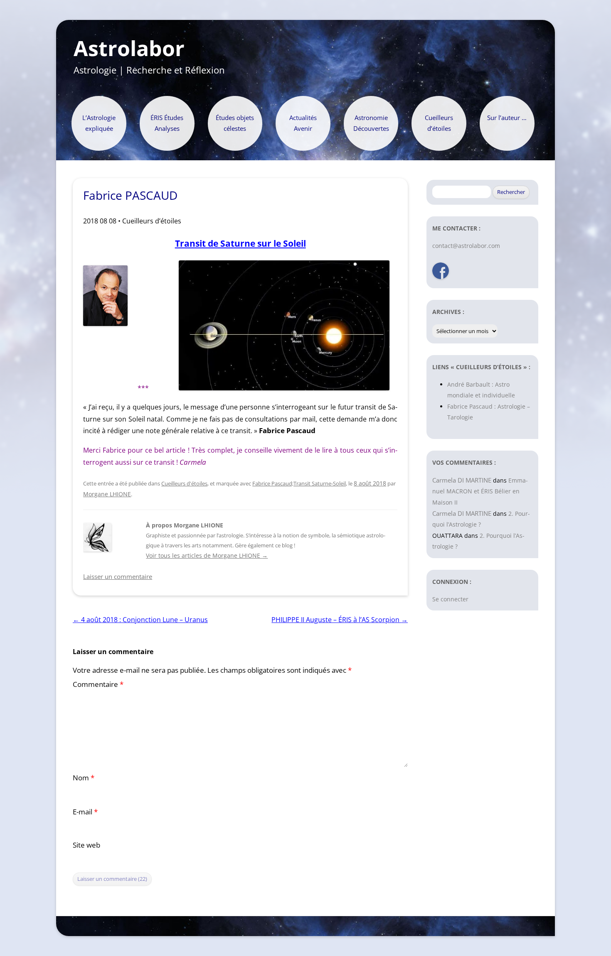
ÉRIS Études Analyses (166, 123)
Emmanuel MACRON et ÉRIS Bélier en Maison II (480, 491)
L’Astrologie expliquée (99, 123)
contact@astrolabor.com (466, 246)
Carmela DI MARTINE (461, 480)
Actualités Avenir (303, 123)
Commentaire (98, 684)
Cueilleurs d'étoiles (184, 483)
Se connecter (450, 599)
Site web (86, 845)
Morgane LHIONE (107, 494)
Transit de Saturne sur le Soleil (240, 243)
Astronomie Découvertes (371, 123)
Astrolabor (129, 48)
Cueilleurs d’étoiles (439, 123)
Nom (83, 777)
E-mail (85, 811)
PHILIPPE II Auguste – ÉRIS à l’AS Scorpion (339, 619)
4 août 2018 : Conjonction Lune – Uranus (140, 619)
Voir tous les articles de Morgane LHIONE (207, 555)
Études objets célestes (235, 123)
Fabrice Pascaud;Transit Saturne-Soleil (299, 483)
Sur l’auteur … (507, 117)
